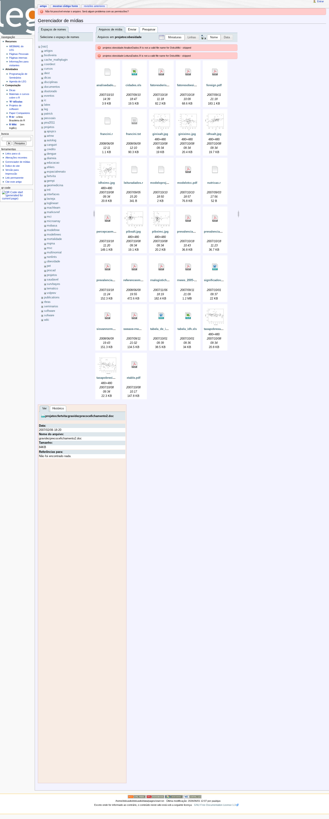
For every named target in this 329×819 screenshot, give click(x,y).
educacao (53, 162)
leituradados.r (133, 182)
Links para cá (12, 153)
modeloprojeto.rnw (163, 182)
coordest (49, 64)
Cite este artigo (13, 181)
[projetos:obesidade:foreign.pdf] (215, 72)
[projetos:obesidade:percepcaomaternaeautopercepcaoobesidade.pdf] (107, 218)
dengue (51, 153)
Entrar (320, 1)
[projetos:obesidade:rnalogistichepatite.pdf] (161, 267)
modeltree (53, 230)
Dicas (12, 90)
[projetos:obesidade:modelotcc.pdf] (188, 170)
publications (52, 297)
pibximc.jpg (160, 231)
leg (46, 109)
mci (49, 216)
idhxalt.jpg (214, 134)
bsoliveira (50, 55)
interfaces (53, 194)
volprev (51, 293)
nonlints (52, 257)
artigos (48, 50)
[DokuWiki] (174, 796)
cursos (48, 68)
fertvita (51, 176)
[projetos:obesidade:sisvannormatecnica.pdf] (107, 316)
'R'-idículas (15, 101)
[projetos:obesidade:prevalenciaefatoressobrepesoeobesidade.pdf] (188, 218)
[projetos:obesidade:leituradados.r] (134, 170)
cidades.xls (133, 85)
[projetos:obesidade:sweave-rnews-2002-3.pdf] (134, 316)
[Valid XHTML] (192, 796)
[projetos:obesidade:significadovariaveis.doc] (215, 267)
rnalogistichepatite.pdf (165, 280)
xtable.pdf (133, 377)
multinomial (54, 252)
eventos (49, 95)
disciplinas (51, 82)
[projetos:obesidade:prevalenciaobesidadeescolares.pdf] (215, 218)
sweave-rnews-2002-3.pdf (140, 329)
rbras (47, 302)
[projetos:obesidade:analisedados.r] (107, 72)
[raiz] (44, 46)
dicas (47, 77)
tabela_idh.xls (187, 329)
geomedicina (55, 185)
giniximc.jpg (187, 134)
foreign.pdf (214, 85)
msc (49, 248)
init (49, 189)
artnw (50, 135)
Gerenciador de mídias (17, 161)
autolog (51, 140)
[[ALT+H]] (17, 17)
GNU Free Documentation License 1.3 (215, 805)
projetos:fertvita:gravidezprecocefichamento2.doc (79, 416)
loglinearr (52, 203)
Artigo (43, 6)
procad (51, 270)
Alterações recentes (16, 157)
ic (45, 100)
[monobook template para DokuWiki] (155, 796)
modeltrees (54, 234)
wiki (46, 319)
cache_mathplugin (56, 59)
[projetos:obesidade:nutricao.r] (215, 170)
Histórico (58, 408)
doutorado (50, 91)
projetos (49, 127)
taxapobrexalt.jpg (216, 329)
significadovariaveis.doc (221, 280)
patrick (48, 113)
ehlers (51, 167)
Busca (5, 134)
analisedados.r (106, 85)
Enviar (132, 29)
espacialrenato (56, 171)
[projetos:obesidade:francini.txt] (134, 121)
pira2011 (49, 122)
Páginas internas (18, 57)
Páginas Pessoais (19, 54)
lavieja (51, 198)
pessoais (50, 118)
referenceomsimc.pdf (138, 280)
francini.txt (133, 134)
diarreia (51, 158)
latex (47, 104)
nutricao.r (214, 182)
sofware (49, 315)
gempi (51, 180)
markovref (53, 212)
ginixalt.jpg (160, 134)
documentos (52, 86)
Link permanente (14, 177)
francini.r (106, 134)
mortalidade (54, 239)
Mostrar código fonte (65, 6)
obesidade (53, 261)
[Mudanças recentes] (137, 796)
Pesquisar (148, 29)
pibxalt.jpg (133, 231)
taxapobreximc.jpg (109, 377)
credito (51, 149)
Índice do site (12, 166)
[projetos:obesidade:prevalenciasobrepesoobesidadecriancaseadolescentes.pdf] (107, 267)
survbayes (53, 284)
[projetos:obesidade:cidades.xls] (134, 72)
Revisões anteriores (94, 6)
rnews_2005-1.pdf (189, 280)
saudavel (52, 279)
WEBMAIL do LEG (16, 48)
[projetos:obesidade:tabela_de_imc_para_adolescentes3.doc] (161, 316)
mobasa (52, 225)
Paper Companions (19, 113)
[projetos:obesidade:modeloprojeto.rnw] (161, 170)
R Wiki (13, 124)
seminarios (51, 306)
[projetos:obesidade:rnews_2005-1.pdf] (188, 267)
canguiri (52, 144)
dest (47, 73)
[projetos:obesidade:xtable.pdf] (134, 365)
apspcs (51, 131)
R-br (11, 116)
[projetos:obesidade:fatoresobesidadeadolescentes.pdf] (188, 72)
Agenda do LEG (17, 81)
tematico (52, 288)
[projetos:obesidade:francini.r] (107, 121)
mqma (51, 243)
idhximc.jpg (106, 182)
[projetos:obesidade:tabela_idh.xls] (188, 316)
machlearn (53, 207)
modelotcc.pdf (187, 182)
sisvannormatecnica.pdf (113, 329)
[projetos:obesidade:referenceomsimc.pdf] (134, 267)
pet (49, 265)
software (49, 310)
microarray (53, 221)
